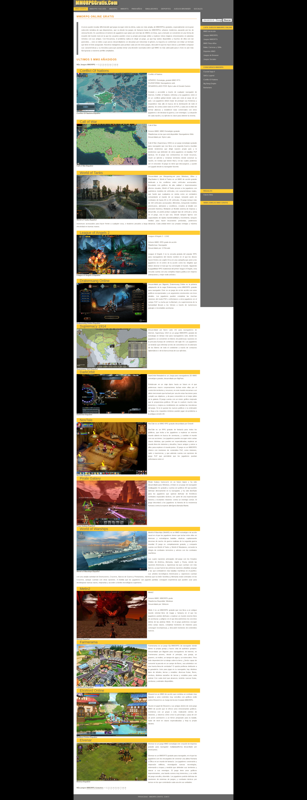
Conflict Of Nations (94, 71)
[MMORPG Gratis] (99, 5)
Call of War (88, 122)
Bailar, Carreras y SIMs (212, 47)
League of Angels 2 (95, 233)
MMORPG (113, 9)
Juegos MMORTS (210, 39)
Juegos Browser (182, 9)
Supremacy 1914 (93, 326)
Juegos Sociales (209, 59)
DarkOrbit (87, 372)
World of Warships (94, 529)
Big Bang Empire (209, 84)
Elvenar (86, 740)
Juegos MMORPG (210, 35)
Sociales (198, 9)
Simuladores (151, 9)
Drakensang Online (95, 281)
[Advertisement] (217, 141)
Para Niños (137, 9)
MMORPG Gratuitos (95, 788)
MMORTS (124, 9)
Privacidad (143, 797)
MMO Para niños (209, 43)
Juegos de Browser (211, 55)
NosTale (86, 420)
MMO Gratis (80, 9)
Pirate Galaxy (90, 478)
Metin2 (85, 589)
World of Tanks (91, 173)
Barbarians (207, 87)
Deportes (166, 9)
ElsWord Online (92, 690)
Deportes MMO (209, 51)
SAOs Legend (208, 76)
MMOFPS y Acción (98, 9)
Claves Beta (208, 195)
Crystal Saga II (209, 72)
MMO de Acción (209, 31)
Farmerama (89, 642)
